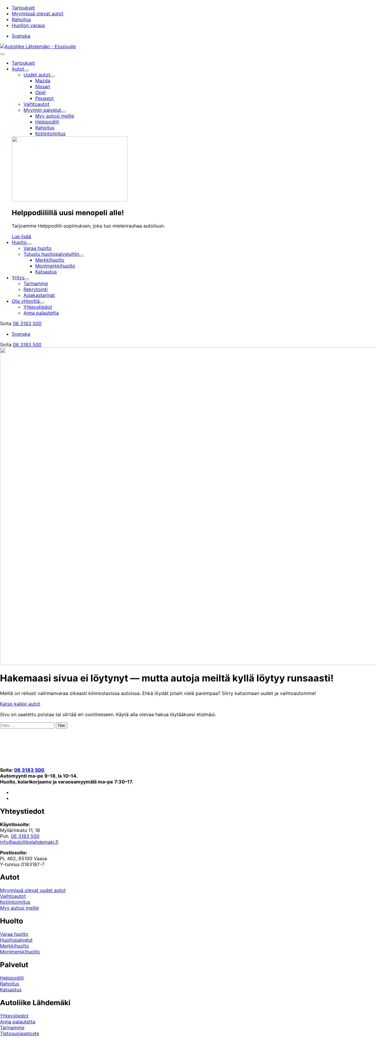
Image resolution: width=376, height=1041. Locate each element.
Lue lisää (21, 236)
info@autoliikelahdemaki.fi (29, 842)
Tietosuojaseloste (19, 1033)
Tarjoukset (23, 8)
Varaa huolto (14, 934)
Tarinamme (12, 1027)
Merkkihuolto (14, 946)
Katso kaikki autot (20, 704)
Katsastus (10, 989)
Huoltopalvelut (16, 940)
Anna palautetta (17, 1022)
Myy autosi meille (19, 908)
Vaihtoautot (13, 896)
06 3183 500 (27, 323)
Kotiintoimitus (15, 902)
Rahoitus (21, 19)
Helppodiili (12, 978)
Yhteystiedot (14, 1016)
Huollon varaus (28, 25)
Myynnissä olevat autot (37, 13)
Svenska (21, 36)
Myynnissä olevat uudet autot (33, 890)
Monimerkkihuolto (20, 952)
